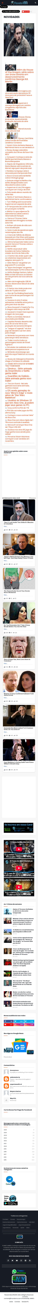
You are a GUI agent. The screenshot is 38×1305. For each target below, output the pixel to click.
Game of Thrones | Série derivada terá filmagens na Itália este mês (18, 220)
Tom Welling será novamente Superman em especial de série (18, 203)
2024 (19, 1135)
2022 (19, 1141)
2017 (19, 1154)
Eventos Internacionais (9, 1222)
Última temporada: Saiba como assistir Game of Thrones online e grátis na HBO (19, 244)
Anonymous (14, 1070)
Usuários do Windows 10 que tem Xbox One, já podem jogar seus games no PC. (19, 402)
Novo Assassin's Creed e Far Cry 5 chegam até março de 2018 (19, 308)
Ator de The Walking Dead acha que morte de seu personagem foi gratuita (19, 295)
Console (12, 1219)
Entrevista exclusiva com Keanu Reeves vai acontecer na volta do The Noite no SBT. (23, 1003)
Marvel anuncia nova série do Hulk (18, 130)
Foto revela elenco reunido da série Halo (18, 193)
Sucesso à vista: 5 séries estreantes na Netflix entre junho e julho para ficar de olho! (19, 302)
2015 (19, 1160)
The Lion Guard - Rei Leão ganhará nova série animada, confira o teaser (17, 385)
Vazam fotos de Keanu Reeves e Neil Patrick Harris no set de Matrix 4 (19, 146)
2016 (19, 1157)
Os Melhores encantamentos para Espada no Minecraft (23, 931)
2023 (19, 1138)
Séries (27, 1227)
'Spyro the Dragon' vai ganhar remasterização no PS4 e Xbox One (19, 268)
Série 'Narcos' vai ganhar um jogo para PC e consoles (18, 264)
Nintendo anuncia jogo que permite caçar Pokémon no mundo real (19, 354)
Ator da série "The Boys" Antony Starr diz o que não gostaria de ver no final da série (22, 983)
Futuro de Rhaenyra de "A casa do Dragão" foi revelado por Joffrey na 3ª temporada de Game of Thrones (23, 951)
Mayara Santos (15, 1091)
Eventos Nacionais (22, 1222)
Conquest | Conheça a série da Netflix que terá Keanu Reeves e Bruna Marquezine (18, 159)
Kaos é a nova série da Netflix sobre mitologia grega (18, 177)
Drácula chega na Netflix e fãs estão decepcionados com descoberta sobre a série (18, 182)
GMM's (32, 1298)
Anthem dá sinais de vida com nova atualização (18, 226)
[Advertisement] (19, 797)
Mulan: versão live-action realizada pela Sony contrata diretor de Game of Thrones (23, 994)
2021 (19, 1143)
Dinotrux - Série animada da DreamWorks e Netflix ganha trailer (18, 371)
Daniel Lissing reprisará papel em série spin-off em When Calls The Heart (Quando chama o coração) (23, 963)
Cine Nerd (5, 1219)
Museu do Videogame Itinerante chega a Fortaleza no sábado (19, 360)
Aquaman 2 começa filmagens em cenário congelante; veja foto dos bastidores (18, 106)
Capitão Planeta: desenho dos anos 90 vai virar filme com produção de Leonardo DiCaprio (18, 323)
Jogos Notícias (6, 1227)
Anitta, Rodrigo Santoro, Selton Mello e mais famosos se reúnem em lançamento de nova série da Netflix (18, 275)
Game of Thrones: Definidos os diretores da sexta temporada (23, 911)
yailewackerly (15, 1077)
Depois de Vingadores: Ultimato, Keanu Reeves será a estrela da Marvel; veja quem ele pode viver (19, 166)
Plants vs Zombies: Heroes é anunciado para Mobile (17, 318)
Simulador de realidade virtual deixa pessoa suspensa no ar (18, 348)
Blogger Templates (16, 1297)
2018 (19, 1152)
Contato (17, 1302)
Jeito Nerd (31, 1222)
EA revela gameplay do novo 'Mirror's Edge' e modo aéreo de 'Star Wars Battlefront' (18, 394)
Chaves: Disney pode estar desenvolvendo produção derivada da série (18, 119)
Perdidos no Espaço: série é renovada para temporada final (18, 172)
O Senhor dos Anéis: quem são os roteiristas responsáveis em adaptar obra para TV (18, 258)
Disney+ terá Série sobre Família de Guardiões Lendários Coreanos (19, 140)
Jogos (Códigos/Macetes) (9, 1225)
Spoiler (22, 1227)
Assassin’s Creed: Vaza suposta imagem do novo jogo (19, 313)
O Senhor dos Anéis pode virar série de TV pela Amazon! (18, 289)
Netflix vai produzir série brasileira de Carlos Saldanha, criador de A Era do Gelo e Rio (17, 251)
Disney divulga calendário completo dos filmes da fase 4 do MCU (19, 152)
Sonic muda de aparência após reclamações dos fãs (19, 231)
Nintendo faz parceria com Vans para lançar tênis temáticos (19, 336)
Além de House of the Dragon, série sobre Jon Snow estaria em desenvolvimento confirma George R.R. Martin (19, 75)
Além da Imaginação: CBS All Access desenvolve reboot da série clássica (19, 283)
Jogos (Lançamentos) (24, 1225)
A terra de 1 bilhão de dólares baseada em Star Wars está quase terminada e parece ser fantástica (19, 237)
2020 (19, 1146)
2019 (19, 1149)
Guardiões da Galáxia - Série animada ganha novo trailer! (18, 378)
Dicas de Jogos (21, 1219)
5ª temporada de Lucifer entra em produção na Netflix (18, 207)
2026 (19, 1130)
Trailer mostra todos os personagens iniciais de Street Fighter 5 (17, 342)
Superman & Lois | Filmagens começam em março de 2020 (17, 188)
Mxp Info (13, 1098)
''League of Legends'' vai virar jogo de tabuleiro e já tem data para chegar (18, 330)
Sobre (11, 1302)
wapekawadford (16, 1084)
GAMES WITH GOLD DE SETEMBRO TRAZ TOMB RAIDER (19, 365)
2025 (19, 1132)
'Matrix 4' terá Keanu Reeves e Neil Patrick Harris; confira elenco (18, 198)
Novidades (15, 1227)
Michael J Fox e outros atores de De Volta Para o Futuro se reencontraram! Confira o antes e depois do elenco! (23, 921)
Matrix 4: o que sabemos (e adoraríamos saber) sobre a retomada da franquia (17, 213)
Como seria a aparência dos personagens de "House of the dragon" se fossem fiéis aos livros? (23, 940)
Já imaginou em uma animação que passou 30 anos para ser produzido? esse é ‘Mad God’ (18, 94)
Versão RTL (25, 1302)
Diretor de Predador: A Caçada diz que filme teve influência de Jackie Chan (22, 973)
